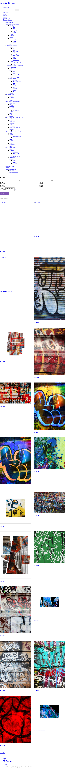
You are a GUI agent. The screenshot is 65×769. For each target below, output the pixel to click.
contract (11, 119)
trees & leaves (16, 156)
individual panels (17, 63)
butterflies (15, 51)
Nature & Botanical (11, 147)
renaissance (12, 142)
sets (14, 64)
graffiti (11, 93)
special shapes (13, 108)
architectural (13, 67)
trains (14, 84)
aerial (11, 149)
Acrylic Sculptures (11, 169)
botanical (12, 150)
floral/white (15, 152)
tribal (11, 143)
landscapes (12, 157)
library (11, 68)
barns (14, 71)
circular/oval (16, 110)
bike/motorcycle (17, 81)
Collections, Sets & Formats (13, 101)
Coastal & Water (10, 94)
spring (14, 162)
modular (12, 106)
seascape (12, 97)
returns (5, 762)
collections (5, 12)
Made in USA (6, 18)
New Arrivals (9, 22)
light (14, 28)
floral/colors (16, 153)
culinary (12, 133)
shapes (14, 31)
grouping (12, 107)
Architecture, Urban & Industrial (14, 65)
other (11, 114)
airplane (15, 80)
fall (13, 164)
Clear (16, 190)
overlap (11, 111)
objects (14, 90)
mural (11, 38)
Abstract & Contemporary (12, 24)
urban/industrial (13, 85)
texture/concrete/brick (18, 75)
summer (15, 163)
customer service (7, 761)
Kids (7, 167)
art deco (11, 34)
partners (5, 17)
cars (14, 83)
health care (12, 121)
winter (14, 160)
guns (11, 139)
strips (11, 113)
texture (14, 32)
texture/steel (16, 74)
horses (11, 61)
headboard (12, 103)
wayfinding (12, 126)
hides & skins (16, 55)
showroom (5, 15)
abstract (11, 25)
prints (4, 14)
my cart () (6, 7)
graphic (11, 37)
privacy (5, 764)
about (4, 758)
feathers (15, 54)
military (11, 140)
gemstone (12, 35)
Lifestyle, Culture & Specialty (13, 131)
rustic (11, 70)
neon (14, 87)
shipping (5, 760)
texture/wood (16, 77)
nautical (11, 100)
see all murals (16, 40)
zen (10, 44)
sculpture (12, 170)
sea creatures (16, 60)
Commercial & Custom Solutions (14, 117)
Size (2, 188)
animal (14, 42)
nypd (11, 146)
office (11, 120)
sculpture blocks (14, 172)
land (14, 57)
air (13, 48)
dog (14, 52)
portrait (14, 58)
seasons (11, 159)
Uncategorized (10, 166)
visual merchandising (15, 127)
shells (11, 98)
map (14, 91)
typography (12, 144)
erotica (11, 134)
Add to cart (4, 194)
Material (2, 190)
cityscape (15, 88)
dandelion (15, 154)
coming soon (16, 130)
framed (11, 116)
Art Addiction (7, 3)
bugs (14, 50)
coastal (11, 96)
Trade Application (7, 20)
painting (15, 29)
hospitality (12, 123)
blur (14, 27)
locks (14, 73)
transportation (13, 78)
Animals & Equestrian (11, 45)
